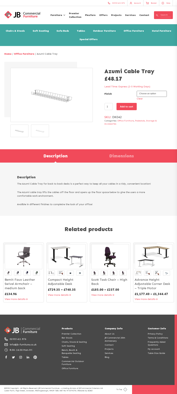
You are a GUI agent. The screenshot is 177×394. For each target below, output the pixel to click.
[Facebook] (6, 357)
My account (154, 349)
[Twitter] (13, 357)
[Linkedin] (28, 357)
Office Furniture (134, 30)
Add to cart (126, 106)
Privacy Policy (155, 333)
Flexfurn (90, 15)
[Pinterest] (35, 357)
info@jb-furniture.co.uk (23, 344)
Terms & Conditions (158, 337)
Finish (108, 93)
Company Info (114, 328)
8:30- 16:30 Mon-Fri (21, 350)
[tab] (55, 156)
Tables (81, 30)
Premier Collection (75, 15)
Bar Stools (67, 337)
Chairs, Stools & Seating (74, 342)
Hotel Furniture (161, 30)
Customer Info (157, 328)
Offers (103, 15)
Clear (140, 98)
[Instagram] (20, 357)
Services (130, 15)
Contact (144, 15)
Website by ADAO (85, 391)
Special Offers (88, 39)
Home (8, 53)
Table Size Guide (156, 353)
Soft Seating (41, 30)
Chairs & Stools (15, 30)
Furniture (56, 15)
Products (67, 328)
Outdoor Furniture (104, 30)
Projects (116, 15)
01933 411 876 (18, 339)
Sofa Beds (63, 30)
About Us (109, 333)
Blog (107, 357)
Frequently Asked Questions (156, 343)
